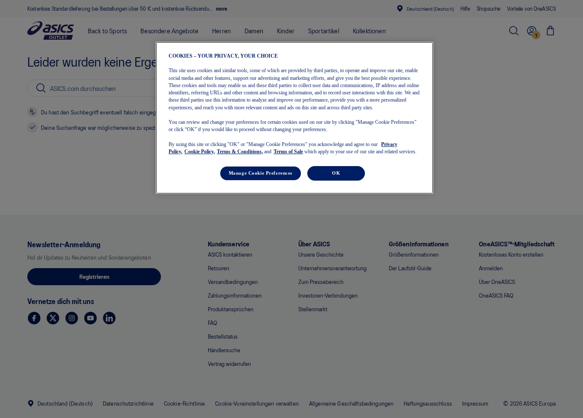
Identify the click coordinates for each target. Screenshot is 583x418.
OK (336, 172)
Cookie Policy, (199, 151)
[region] (294, 118)
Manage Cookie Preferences (260, 172)
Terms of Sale (288, 151)
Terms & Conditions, (240, 151)
